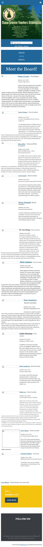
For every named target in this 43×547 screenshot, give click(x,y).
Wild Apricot (24, 544)
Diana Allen (21, 144)
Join (16, 46)
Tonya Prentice (22, 112)
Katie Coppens (26, 262)
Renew (20, 46)
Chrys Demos (25, 430)
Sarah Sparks (22, 175)
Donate (26, 46)
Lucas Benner (5, 482)
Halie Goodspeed (25, 366)
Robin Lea (23, 392)
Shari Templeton (30, 300)
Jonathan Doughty (26, 453)
